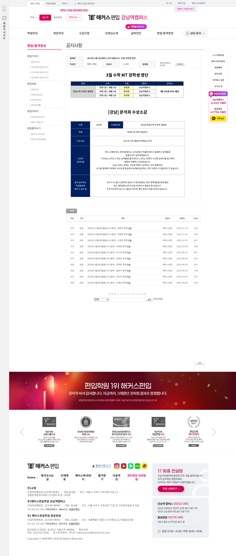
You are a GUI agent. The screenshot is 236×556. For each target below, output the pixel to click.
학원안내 (32, 33)
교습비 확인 (74, 509)
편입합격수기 (34, 128)
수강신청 (84, 33)
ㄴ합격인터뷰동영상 (37, 139)
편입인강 (73, 17)
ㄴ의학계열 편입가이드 (39, 72)
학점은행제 (51, 4)
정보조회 (83, 529)
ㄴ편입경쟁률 (35, 105)
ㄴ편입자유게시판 (36, 117)
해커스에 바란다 (199, 3)
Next (214, 432)
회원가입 (182, 3)
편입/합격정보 (165, 33)
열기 (4, 24)
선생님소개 (111, 33)
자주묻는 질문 (218, 80)
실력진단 (136, 33)
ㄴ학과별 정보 (35, 100)
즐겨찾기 (102, 477)
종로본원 (58, 17)
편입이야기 (33, 111)
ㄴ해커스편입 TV (36, 122)
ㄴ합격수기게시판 (36, 134)
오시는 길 (218, 86)
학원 (32, 17)
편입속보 (31, 84)
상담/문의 (195, 33)
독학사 (65, 4)
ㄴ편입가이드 (35, 62)
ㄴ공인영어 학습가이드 (39, 78)
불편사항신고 (103, 465)
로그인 (169, 3)
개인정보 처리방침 (136, 477)
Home (31, 477)
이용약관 (116, 477)
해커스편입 (35, 4)
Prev (21, 432)
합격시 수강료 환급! (74, 10)
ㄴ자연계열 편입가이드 (39, 67)
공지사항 (218, 74)
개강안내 (58, 33)
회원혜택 (218, 67)
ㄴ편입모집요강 (36, 95)
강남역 (45, 17)
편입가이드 (33, 56)
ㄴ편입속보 (34, 90)
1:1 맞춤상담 (218, 55)
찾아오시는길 (47, 477)
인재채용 (64, 477)
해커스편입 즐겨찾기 (86, 4)
